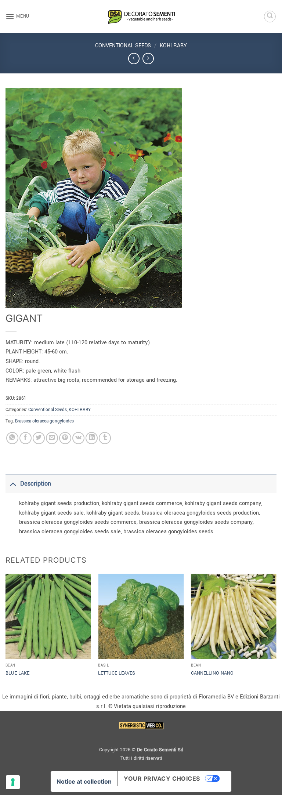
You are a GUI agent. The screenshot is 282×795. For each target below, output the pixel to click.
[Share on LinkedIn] (92, 438)
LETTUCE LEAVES (116, 673)
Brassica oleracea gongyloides (44, 421)
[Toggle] (13, 483)
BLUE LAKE (17, 673)
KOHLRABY (173, 46)
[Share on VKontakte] (78, 438)
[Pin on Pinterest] (65, 438)
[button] (17, 16)
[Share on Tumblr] (105, 438)
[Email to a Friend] (52, 438)
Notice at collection (84, 781)
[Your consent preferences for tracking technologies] (13, 782)
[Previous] (5, 632)
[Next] (276, 632)
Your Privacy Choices (162, 778)
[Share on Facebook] (25, 438)
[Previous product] (148, 58)
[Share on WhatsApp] (12, 438)
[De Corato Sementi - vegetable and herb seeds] (141, 16)
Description (35, 483)
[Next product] (134, 58)
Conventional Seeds (123, 46)
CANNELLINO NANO (212, 673)
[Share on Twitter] (39, 438)
